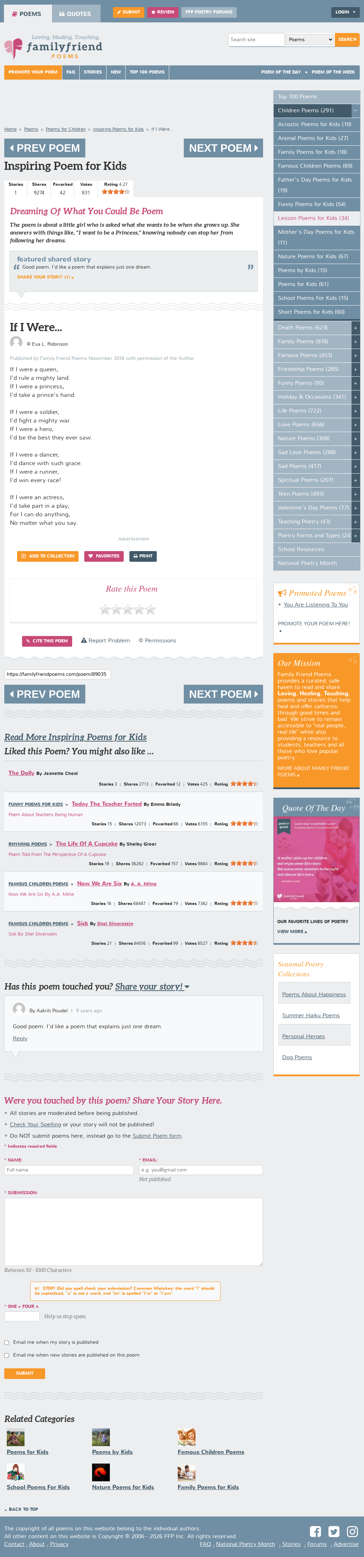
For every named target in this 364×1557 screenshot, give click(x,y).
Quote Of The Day (313, 807)
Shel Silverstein (115, 924)
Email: (150, 1160)
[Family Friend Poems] (53, 49)
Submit (131, 12)
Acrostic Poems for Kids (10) (315, 125)
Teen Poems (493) (301, 494)
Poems (30, 14)
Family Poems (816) (303, 342)
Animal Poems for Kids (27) (313, 138)
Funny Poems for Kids (36, 805)
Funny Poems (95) (301, 383)
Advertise (346, 1544)
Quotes (79, 14)
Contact (14, 1544)
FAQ (70, 72)
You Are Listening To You (316, 605)
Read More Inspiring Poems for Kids (75, 737)
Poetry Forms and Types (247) (316, 536)
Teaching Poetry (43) (304, 522)
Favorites (107, 556)
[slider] (116, 191)
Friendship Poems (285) (308, 369)
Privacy (59, 1544)
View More (290, 932)
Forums (317, 1544)
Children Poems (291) (306, 111)
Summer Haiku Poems (311, 1016)
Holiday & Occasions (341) (312, 397)
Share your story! (149, 986)
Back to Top (23, 1510)
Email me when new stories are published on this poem (76, 1355)
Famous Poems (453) (305, 356)
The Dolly (21, 773)
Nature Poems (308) (304, 439)
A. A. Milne (144, 884)
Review (165, 12)
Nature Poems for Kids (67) (313, 257)
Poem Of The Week (333, 72)
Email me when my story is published (55, 1342)
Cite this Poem (49, 641)
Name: (15, 1160)
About (37, 1544)
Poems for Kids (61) (303, 284)
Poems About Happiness (314, 995)
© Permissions (157, 641)
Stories (93, 72)
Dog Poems (297, 1058)
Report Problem (108, 641)
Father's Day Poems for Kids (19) (315, 185)
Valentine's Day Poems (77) (313, 508)
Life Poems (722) (299, 411)
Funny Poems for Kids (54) (312, 205)
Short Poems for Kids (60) (311, 312)
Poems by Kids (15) (302, 271)
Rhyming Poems (28, 844)
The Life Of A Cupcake (87, 844)
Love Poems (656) (301, 425)
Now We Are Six (99, 884)
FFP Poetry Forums (209, 12)
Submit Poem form (157, 1136)
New (116, 72)
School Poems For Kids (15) (313, 298)
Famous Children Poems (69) (315, 166)
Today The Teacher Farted (107, 804)
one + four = (23, 1307)
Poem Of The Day (281, 72)
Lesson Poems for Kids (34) (313, 218)
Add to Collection (51, 556)
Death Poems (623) (303, 328)
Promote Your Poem (33, 72)
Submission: (23, 1193)
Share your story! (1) (43, 277)
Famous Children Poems (38, 884)
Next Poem (222, 148)
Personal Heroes (303, 1037)
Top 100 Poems (147, 72)
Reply (20, 1039)
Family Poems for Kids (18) (312, 152)
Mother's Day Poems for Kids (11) (316, 238)
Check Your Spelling (35, 1125)
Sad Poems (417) (299, 466)
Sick (82, 924)
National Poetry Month (307, 563)
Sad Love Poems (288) (307, 453)
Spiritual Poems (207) (305, 480)
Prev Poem (47, 148)
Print (145, 556)
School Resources (301, 550)
